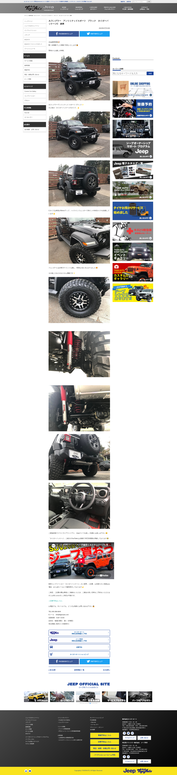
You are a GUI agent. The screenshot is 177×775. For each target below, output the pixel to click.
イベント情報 (29, 724)
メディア (27, 35)
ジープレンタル (30, 739)
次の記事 (106, 670)
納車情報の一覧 (79, 670)
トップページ (28, 21)
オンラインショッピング (97, 717)
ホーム (26, 15)
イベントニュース (29, 48)
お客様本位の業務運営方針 (66, 737)
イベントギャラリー (63, 717)
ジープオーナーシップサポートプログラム (37, 737)
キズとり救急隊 (30, 743)
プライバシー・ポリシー (97, 727)
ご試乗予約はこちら (55, 601)
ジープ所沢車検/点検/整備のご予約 (79, 640)
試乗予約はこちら (104, 742)
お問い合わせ (144, 738)
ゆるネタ (27, 39)
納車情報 (31, 15)
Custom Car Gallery (30, 91)
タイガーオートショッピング (79, 654)
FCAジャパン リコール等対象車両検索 (69, 731)
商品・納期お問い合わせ (31, 74)
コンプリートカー (29, 96)
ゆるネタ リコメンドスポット (33, 44)
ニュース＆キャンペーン (31, 26)
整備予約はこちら (104, 735)
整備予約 (123, 1)
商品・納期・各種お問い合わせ (104, 748)
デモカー (27, 100)
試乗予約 (129, 1)
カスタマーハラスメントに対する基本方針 (70, 740)
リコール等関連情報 (64, 729)
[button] (80, 703)
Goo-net (26, 112)
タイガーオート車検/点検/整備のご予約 (79, 633)
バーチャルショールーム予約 (104, 755)
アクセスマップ (129, 738)
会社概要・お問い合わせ (31, 129)
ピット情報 (27, 79)
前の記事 (53, 670)
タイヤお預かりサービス (32, 741)
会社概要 (92, 729)
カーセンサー (28, 117)
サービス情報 (28, 61)
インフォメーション (30, 30)
